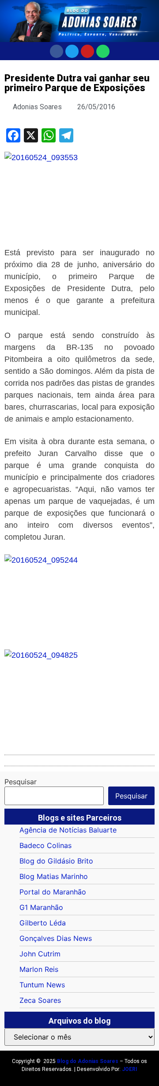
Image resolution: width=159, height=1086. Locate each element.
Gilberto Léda (42, 922)
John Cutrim (40, 953)
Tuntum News (42, 984)
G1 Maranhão (41, 907)
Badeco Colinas (45, 845)
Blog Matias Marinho (53, 876)
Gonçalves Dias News (55, 938)
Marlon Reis (38, 969)
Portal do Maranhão (52, 891)
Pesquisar (20, 781)
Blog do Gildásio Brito (56, 860)
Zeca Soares (40, 1000)
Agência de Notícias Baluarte (68, 829)
